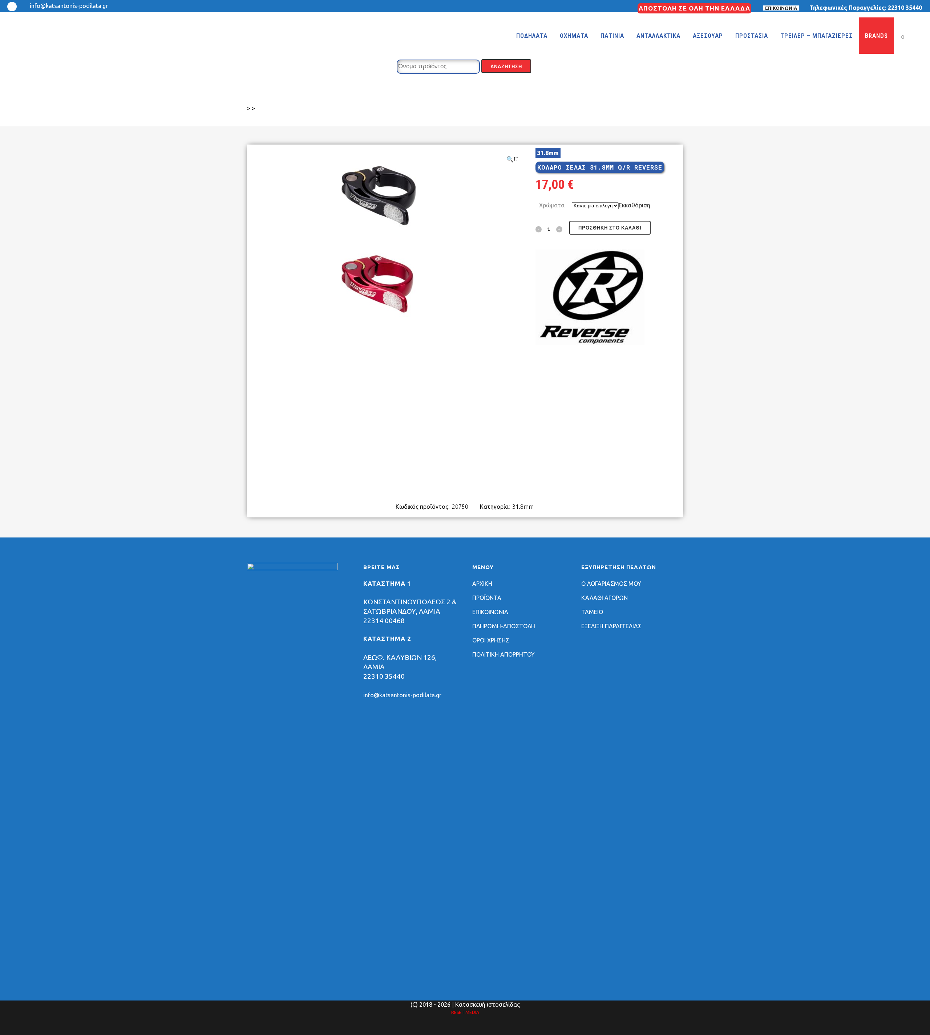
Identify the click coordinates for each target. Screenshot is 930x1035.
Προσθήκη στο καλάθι (610, 228)
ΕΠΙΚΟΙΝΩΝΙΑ (781, 8)
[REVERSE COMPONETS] (589, 298)
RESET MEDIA (465, 1012)
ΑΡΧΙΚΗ (482, 583)
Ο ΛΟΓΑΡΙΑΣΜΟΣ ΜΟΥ (611, 583)
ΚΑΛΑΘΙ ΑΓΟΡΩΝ (604, 597)
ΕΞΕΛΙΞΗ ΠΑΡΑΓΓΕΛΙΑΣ (611, 626)
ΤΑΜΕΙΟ (592, 612)
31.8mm (523, 506)
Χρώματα (552, 205)
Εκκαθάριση (634, 205)
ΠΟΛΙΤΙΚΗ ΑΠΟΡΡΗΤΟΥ (503, 654)
